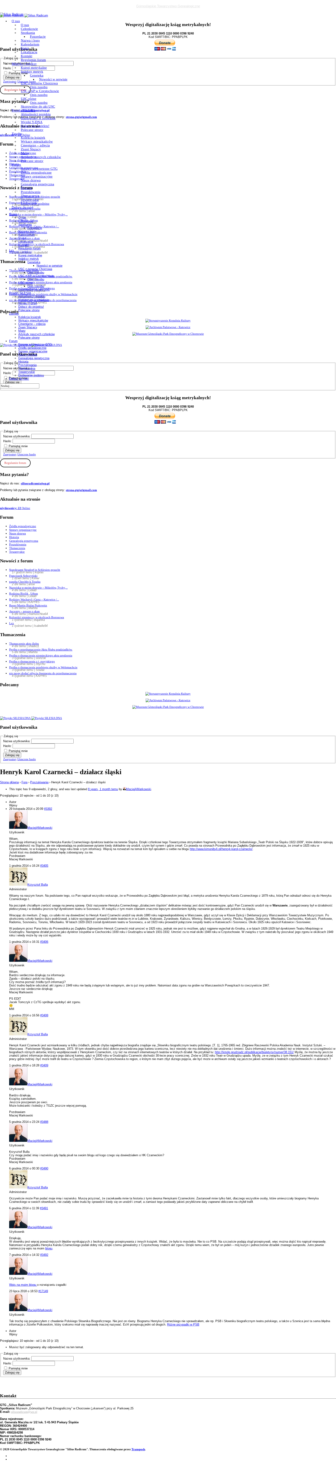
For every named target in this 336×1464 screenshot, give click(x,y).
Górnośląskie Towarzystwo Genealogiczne (168, 6)
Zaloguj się (12, 450)
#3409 (44, 1065)
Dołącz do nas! (22, 207)
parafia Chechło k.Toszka (24, 581)
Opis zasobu (39, 87)
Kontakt (26, 56)
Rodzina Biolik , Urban (23, 593)
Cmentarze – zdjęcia (35, 145)
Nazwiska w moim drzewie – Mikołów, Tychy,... (38, 587)
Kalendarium (30, 44)
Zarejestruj (9, 454)
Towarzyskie (30, 200)
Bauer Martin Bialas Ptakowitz (28, 605)
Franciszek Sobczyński (23, 575)
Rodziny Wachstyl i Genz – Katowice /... (34, 599)
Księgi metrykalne (34, 67)
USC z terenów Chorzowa (39, 83)
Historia (26, 188)
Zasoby (17, 134)
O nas (16, 21)
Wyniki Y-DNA (32, 122)
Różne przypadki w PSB (183, 1324)
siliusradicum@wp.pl (24, 1412)
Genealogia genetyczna (37, 184)
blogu (48, 1248)
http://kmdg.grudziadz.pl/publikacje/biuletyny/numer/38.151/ (254, 1052)
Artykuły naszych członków (41, 157)
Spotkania (28, 33)
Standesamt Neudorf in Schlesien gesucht (34, 569)
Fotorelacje (38, 36)
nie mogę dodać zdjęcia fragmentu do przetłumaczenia (43, 673)
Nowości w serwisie (53, 79)
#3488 (44, 1122)
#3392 (48, 808)
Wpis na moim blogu (23, 1284)
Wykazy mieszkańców (37, 141)
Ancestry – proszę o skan (24, 611)
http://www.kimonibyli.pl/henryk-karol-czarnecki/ (221, 849)
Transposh (138, 1449)
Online (15, 508)
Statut (25, 48)
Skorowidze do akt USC (38, 106)
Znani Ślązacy (31, 149)
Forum (16, 165)
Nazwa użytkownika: (17, 436)
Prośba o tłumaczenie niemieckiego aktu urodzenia (40, 655)
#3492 (44, 1255)
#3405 (44, 865)
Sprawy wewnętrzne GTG (39, 168)
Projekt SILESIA (23, 110)
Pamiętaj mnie (18, 446)
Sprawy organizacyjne (37, 176)
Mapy (25, 153)
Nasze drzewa (31, 180)
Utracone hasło (26, 454)
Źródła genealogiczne (36, 172)
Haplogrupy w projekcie (38, 118)
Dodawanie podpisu (35, 203)
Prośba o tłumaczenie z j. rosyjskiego (32, 661)
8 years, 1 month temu (103, 789)
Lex (11, 623)
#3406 (44, 941)
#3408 (44, 1015)
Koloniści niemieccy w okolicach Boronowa (36, 617)
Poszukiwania (30, 192)
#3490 (44, 1168)
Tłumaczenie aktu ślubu (24, 643)
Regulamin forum (33, 60)
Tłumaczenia (30, 196)
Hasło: (8, 441)
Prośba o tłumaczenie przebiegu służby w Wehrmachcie (43, 667)
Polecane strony (32, 130)
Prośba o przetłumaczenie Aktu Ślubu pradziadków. (40, 649)
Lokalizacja (29, 52)
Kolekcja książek (33, 137)
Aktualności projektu (36, 114)
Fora (24, 782)
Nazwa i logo (30, 40)
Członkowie (29, 29)
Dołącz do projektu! (35, 126)
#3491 (44, 1208)
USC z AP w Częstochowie (40, 91)
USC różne (28, 99)
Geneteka (36, 75)
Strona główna (9, 782)
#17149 (43, 1291)
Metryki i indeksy (24, 64)
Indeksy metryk (32, 71)
